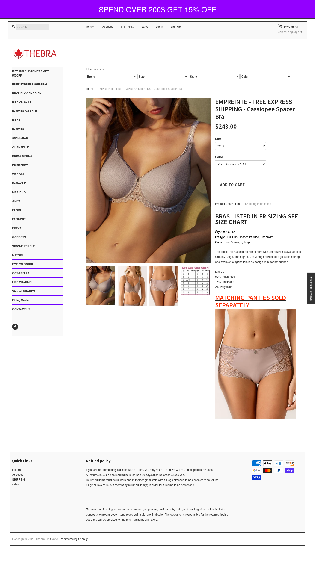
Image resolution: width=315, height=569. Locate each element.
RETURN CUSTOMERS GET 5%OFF (30, 73)
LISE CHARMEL (22, 282)
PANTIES (18, 129)
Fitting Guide (20, 300)
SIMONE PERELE (23, 246)
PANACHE (19, 183)
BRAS (16, 120)
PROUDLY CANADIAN (27, 93)
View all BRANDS (23, 291)
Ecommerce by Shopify (73, 539)
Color (219, 157)
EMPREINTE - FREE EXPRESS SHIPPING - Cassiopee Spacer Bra (140, 89)
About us (107, 26)
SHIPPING (127, 26)
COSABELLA (21, 273)
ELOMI (16, 210)
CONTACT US (21, 309)
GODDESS (19, 237)
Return (90, 26)
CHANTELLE (20, 147)
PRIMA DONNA (22, 156)
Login (159, 26)
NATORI (17, 255)
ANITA (16, 201)
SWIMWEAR (20, 138)
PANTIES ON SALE (24, 111)
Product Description (227, 204)
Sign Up (176, 26)
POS (50, 539)
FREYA (16, 228)
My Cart (291, 26)
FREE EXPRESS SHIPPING (29, 84)
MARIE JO (19, 192)
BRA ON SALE (21, 102)
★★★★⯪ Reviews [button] (311, 288)
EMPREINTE (20, 165)
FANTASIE (19, 219)
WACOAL (18, 174)
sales (145, 26)
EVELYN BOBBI (22, 264)
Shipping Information (258, 204)
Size (218, 138)
